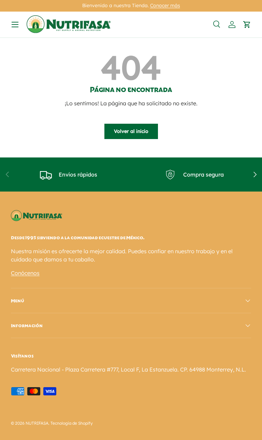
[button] (246, 24)
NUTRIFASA (37, 423)
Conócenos (25, 273)
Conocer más (165, 5)
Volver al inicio (131, 131)
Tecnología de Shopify (71, 423)
